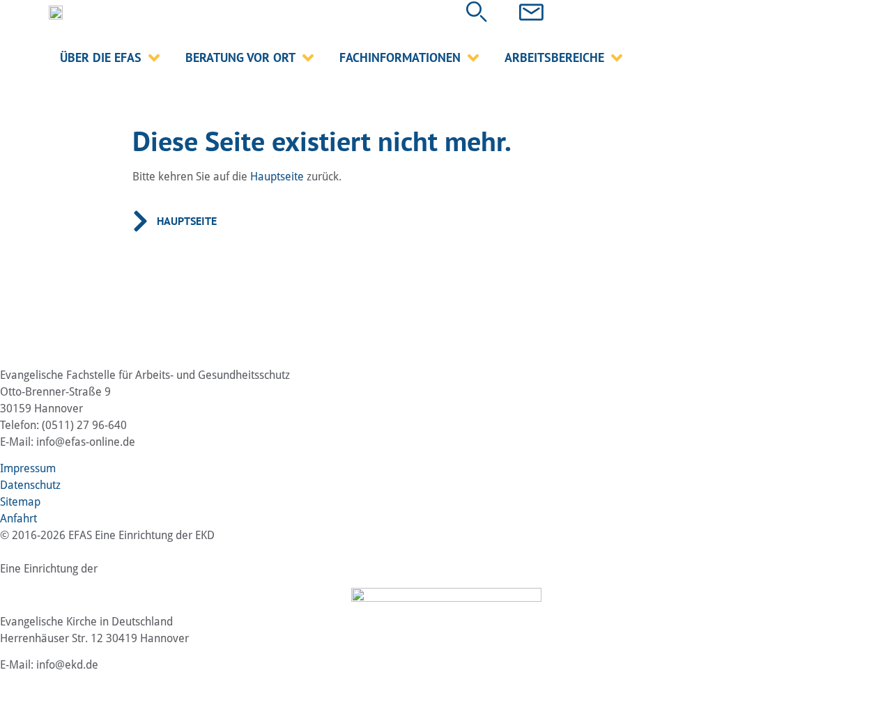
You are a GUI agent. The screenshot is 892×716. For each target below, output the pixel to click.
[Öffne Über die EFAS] (154, 57)
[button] (476, 11)
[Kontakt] (531, 12)
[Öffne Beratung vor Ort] (308, 57)
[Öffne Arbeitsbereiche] (617, 57)
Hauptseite (277, 176)
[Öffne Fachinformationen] (473, 57)
